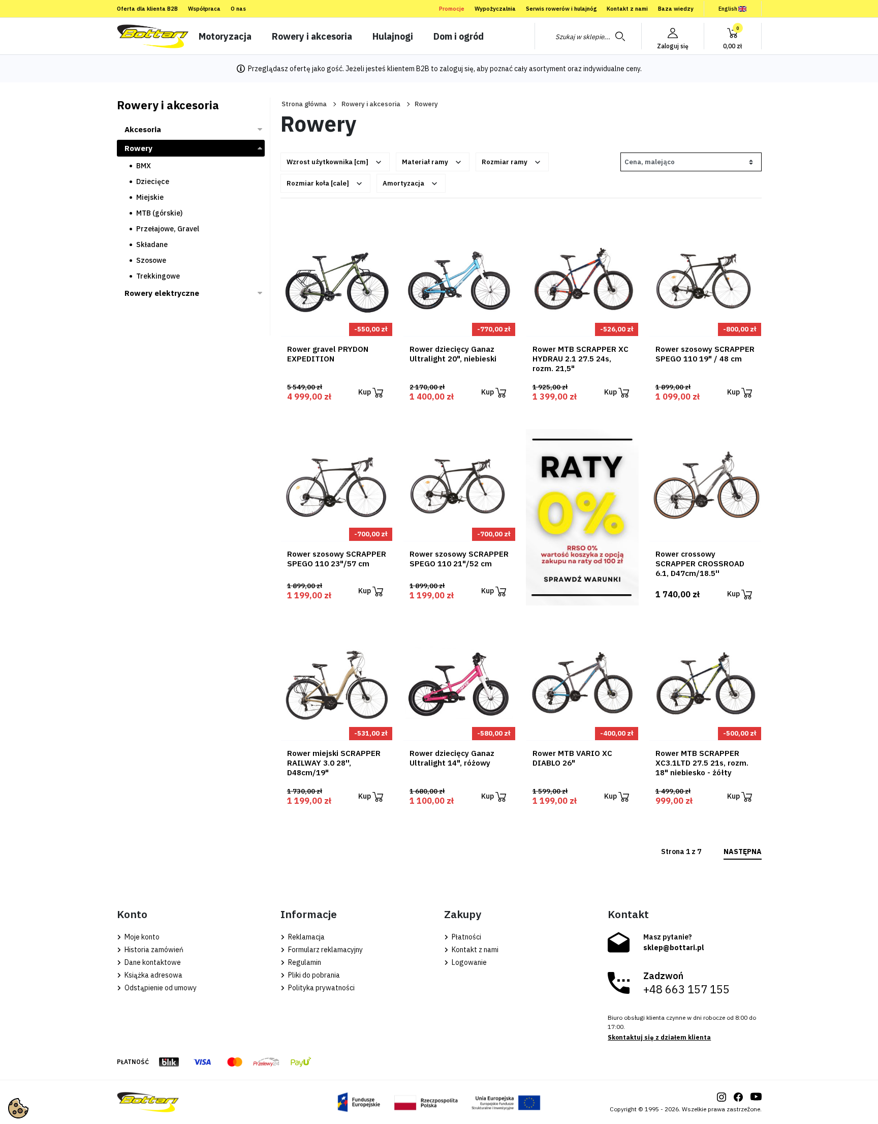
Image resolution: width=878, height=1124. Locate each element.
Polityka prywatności (321, 987)
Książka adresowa (152, 975)
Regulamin (304, 962)
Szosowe (151, 260)
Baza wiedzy (676, 8)
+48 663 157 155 (686, 989)
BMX (143, 165)
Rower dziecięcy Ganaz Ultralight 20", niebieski (453, 353)
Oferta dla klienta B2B (147, 8)
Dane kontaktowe (152, 962)
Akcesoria (142, 129)
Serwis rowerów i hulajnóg (561, 8)
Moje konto (141, 936)
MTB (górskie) (159, 213)
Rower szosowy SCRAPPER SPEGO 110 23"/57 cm (336, 558)
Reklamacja (306, 936)
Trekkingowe (158, 276)
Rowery (138, 148)
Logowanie (468, 962)
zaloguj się (457, 68)
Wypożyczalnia (495, 8)
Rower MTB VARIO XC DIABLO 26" (572, 758)
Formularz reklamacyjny (325, 949)
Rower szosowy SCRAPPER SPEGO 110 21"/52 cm (459, 558)
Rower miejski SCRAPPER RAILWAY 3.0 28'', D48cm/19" (334, 762)
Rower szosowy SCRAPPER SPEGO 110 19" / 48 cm (705, 353)
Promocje (451, 8)
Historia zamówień (153, 949)
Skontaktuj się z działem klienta (659, 1037)
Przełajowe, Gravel (167, 228)
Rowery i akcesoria (370, 104)
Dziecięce (152, 181)
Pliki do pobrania (313, 975)
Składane (152, 244)
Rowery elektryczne (161, 293)
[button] (732, 36)
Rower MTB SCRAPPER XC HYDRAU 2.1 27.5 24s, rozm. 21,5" (580, 358)
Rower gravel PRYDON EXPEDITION (327, 353)
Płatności (465, 936)
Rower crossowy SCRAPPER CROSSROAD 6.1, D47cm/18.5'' (699, 563)
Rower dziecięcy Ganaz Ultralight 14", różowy (452, 758)
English (727, 8)
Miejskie (150, 197)
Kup (365, 392)
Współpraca (204, 8)
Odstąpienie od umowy (160, 987)
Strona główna (304, 104)
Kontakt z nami (627, 8)
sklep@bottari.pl (673, 947)
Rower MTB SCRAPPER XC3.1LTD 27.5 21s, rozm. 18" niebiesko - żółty (701, 762)
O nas (238, 8)
